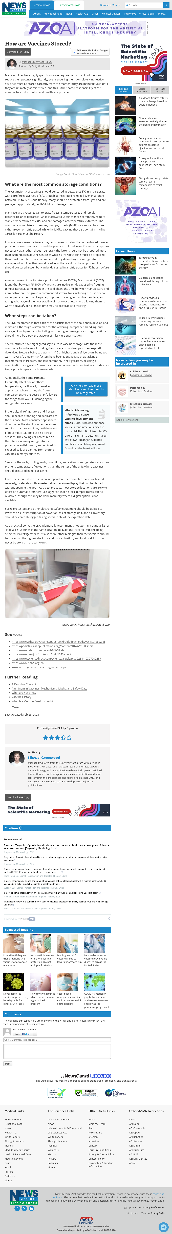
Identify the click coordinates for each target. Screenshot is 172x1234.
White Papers (12, 1136)
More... (16, 707)
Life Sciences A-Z (57, 1132)
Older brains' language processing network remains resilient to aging (153, 321)
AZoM (132, 1119)
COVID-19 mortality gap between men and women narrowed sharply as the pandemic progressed (96, 1000)
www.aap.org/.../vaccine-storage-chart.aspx (39, 667)
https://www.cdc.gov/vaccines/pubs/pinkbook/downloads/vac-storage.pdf (58, 642)
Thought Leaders (14, 1141)
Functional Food (14, 1123)
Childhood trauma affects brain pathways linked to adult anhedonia (153, 101)
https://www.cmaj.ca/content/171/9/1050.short (41, 654)
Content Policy (96, 1158)
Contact (93, 1145)
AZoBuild (134, 1154)
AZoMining (135, 1145)
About (92, 1119)
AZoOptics (135, 1132)
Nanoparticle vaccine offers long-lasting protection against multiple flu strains (42, 960)
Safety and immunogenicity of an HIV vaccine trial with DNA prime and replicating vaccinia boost (51, 893)
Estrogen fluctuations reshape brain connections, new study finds (152, 163)
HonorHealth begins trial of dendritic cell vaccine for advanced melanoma (15, 960)
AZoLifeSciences (138, 1158)
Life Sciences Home (69, 5)
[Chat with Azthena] (164, 1227)
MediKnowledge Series (17, 1150)
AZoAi (132, 1163)
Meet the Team (97, 1123)
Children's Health (140, 371)
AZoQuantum (136, 1150)
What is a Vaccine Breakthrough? (32, 701)
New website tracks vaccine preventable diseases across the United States (95, 960)
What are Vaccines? (24, 693)
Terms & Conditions (100, 1150)
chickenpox (84, 263)
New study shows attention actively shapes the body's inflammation (153, 121)
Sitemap (93, 1136)
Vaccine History (21, 697)
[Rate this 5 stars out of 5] (69, 737)
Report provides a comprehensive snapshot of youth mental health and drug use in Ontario (153, 302)
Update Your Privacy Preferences (145, 1207)
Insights (9, 1145)
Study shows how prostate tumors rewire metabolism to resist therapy (153, 183)
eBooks (9, 1167)
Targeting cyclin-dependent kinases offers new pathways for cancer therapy (153, 262)
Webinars (53, 1150)
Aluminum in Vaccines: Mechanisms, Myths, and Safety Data (49, 688)
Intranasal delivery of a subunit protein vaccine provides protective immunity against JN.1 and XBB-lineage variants (56, 903)
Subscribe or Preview (141, 374)
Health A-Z (10, 1132)
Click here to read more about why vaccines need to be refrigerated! (86, 389)
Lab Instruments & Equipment (65, 1128)
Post (7, 1063)
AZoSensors (135, 1141)
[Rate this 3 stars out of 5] (57, 737)
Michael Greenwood (44, 758)
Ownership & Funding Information (101, 1164)
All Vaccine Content (24, 684)
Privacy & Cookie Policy (101, 1154)
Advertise (94, 1141)
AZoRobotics (136, 1136)
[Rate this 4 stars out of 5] (63, 737)
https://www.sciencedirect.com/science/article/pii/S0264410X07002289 (56, 658)
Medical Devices (14, 1158)
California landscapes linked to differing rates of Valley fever (153, 281)
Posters (9, 1171)
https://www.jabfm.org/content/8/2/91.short (40, 650)
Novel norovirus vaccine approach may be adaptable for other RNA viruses (16, 998)
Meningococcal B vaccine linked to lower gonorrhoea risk (69, 959)
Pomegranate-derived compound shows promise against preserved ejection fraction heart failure (154, 144)
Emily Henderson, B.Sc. (44, 66)
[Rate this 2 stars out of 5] (51, 737)
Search (92, 1128)
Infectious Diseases (141, 403)
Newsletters (95, 1132)
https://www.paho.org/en (28, 663)
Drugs (8, 1163)
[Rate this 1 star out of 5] (46, 737)
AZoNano (134, 1123)
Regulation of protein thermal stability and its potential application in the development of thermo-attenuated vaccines (55, 858)
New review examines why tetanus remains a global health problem (42, 998)
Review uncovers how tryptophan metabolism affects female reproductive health (152, 343)
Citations (12, 828)
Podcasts (10, 1176)
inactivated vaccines (60, 217)
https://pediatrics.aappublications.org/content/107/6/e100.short (52, 646)
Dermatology (137, 387)
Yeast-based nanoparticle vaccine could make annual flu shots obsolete (69, 998)
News (8, 1128)
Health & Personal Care (18, 1154)
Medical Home (42, 5)
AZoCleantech (137, 1128)
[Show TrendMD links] (109, 918)
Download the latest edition (82, 448)
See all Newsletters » (128, 419)
